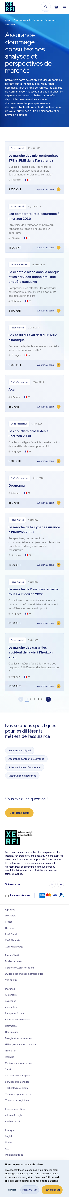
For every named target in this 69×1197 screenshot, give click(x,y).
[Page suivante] (48, 699)
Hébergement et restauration (20, 1044)
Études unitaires (13, 961)
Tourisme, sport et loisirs (18, 1094)
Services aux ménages (17, 1081)
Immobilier (10, 1050)
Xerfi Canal (11, 934)
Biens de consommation (17, 1019)
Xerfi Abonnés (12, 940)
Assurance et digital (20, 750)
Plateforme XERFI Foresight (19, 967)
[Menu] (64, 6)
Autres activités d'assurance (25, 767)
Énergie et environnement (19, 1038)
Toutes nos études (23, 20)
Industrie (9, 1057)
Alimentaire (11, 994)
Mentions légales (14, 1154)
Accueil (8, 20)
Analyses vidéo (13, 1121)
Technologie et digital (16, 1088)
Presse (9, 921)
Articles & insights (14, 1115)
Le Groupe (10, 915)
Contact (9, 1142)
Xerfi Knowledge (14, 946)
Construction (11, 1032)
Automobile (11, 1007)
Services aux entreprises (18, 1075)
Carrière (9, 928)
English (9, 1136)
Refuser (12, 1190)
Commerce (11, 1025)
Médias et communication (18, 1063)
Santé (8, 1069)
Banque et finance (15, 1013)
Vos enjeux (11, 980)
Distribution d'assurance (22, 775)
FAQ (7, 1148)
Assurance (39, 20)
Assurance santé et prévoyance (26, 758)
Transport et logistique (17, 1100)
